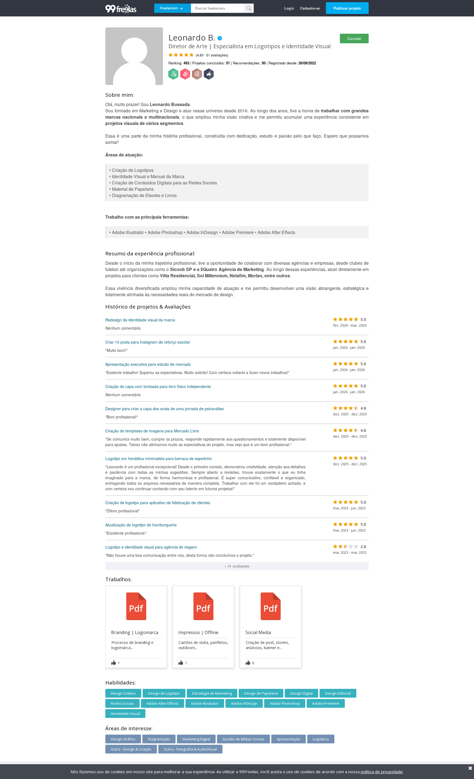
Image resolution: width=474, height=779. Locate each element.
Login (289, 8)
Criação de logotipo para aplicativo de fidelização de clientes (157, 502)
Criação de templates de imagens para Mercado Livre (152, 430)
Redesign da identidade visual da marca (140, 320)
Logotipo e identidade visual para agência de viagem (151, 547)
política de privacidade (382, 771)
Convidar (354, 38)
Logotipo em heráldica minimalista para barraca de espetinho (158, 458)
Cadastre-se (310, 8)
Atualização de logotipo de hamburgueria (141, 524)
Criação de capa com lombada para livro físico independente (158, 386)
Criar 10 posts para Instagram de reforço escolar (147, 342)
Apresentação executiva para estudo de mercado (148, 364)
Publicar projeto (347, 8)
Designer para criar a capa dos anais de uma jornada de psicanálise (164, 408)
